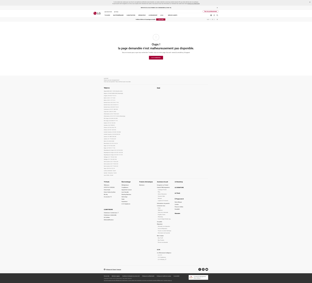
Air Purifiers (107, 217)
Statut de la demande (163, 212)
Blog (159, 192)
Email (158, 88)
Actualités (159, 221)
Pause (213, 19)
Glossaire (177, 213)
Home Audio (107, 189)
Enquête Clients (161, 214)
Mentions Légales (116, 276)
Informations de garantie (163, 203)
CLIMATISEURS (108, 209)
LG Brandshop (179, 182)
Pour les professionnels (210, 11)
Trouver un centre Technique (164, 230)
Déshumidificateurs (109, 219)
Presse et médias (179, 207)
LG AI (158, 249)
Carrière (177, 204)
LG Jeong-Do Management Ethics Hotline (200, 277)
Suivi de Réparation (162, 228)
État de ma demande (163, 242)
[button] (310, 2)
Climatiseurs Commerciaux (110, 212)
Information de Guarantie (164, 233)
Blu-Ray (106, 194)
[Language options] (211, 15)
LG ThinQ (177, 193)
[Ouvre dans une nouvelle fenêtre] (199, 269)
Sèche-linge (124, 197)
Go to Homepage (156, 57)
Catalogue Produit (162, 189)
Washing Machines (126, 194)
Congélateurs (125, 187)
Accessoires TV (108, 197)
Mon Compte (160, 235)
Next (214, 19)
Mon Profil (160, 238)
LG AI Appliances (126, 204)
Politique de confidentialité (193, 3)
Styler (123, 199)
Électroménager (126, 182)
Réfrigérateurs (125, 185)
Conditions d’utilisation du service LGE (131, 276)
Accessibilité (176, 276)
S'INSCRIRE (161, 19)
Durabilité (177, 209)
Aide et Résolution (162, 194)
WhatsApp (160, 216)
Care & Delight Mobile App (164, 219)
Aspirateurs (124, 201)
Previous (211, 19)
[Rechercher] (217, 15)
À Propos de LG (179, 199)
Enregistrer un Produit (162, 185)
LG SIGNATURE (179, 187)
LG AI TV (160, 255)
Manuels (160, 198)
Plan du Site (106, 276)
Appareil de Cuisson (127, 189)
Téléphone (160, 210)
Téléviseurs (106, 185)
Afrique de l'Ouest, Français (113, 269)
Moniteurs (141, 185)
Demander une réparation (164, 226)
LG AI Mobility (161, 259)
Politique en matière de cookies (164, 276)
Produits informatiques (146, 182)
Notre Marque (178, 202)
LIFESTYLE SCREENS (109, 187)
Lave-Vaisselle (125, 192)
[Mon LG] (214, 15)
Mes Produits (161, 240)
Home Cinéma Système (109, 192)
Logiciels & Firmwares (163, 200)
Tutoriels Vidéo (161, 196)
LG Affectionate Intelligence (164, 253)
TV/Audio (106, 182)
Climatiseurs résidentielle (110, 215)
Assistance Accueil (162, 182)
